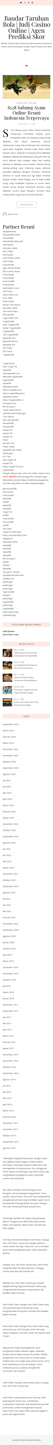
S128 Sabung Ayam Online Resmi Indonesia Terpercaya (26, 112)
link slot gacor (9, 406)
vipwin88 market (10, 386)
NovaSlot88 (8, 238)
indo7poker (8, 254)
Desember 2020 (10, 923)
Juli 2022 (7, 849)
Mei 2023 (7, 792)
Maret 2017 (8, 1035)
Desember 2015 (10, 1123)
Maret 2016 (8, 1110)
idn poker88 (8, 314)
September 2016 (11, 1073)
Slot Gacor (7, 351)
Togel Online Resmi (12, 410)
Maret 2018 (8, 992)
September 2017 (11, 1011)
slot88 (6, 525)
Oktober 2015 (9, 1135)
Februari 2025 (9, 736)
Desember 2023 (10, 749)
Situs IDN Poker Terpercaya (16, 1243)
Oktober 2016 (9, 1067)
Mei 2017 (7, 1023)
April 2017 (7, 1029)
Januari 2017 (8, 1048)
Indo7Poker (8, 261)
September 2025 (11, 724)
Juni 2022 (7, 855)
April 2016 (7, 1104)
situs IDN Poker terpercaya (23, 1264)
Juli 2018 (7, 986)
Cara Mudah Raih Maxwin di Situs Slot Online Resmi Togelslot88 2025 (25, 667)
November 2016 (10, 1060)
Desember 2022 (10, 824)
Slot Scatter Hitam (11, 271)
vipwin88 (7, 383)
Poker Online (9, 446)
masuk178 (7, 430)
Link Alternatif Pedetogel (14, 413)
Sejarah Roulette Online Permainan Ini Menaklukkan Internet (25, 679)
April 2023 (7, 799)
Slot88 (6, 501)
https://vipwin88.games (14, 393)
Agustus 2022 (9, 842)
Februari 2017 (9, 1042)
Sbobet (6, 565)
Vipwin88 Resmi (10, 341)
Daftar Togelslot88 (12, 328)
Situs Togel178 (10, 366)
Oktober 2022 (9, 830)
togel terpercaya (10, 611)
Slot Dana (7, 528)
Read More (26, 204)
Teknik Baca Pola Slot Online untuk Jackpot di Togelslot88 (25, 654)
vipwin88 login (9, 615)
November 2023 (10, 755)
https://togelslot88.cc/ (13, 399)
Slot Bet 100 (8, 443)
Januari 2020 (8, 942)
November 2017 (10, 1004)
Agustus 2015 (9, 1148)
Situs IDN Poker (10, 1385)
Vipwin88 (7, 370)
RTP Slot (7, 456)
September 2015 (11, 1141)
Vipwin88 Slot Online (12, 449)
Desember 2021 (10, 873)
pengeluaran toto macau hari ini (17, 1357)
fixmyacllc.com (9, 403)
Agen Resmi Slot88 (11, 268)
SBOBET (7, 595)
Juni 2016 (7, 1092)
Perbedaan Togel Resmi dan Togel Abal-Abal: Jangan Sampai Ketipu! (25, 691)
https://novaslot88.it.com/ (15, 535)
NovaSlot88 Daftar (11, 234)
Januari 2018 (8, 998)
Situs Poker (8, 251)
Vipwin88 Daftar (10, 541)
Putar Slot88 (8, 281)
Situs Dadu (8, 298)
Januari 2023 (8, 817)
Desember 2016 (10, 1054)
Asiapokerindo (9, 231)
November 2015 (10, 1129)
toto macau (8, 491)
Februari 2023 (9, 811)
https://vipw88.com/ (12, 389)
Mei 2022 (7, 861)
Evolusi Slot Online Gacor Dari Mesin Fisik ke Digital (26, 703)
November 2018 (10, 973)
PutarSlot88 (8, 264)
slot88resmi (8, 578)
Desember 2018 (10, 967)
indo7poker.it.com (11, 288)
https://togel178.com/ (13, 466)
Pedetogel (8, 453)
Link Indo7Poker (10, 311)
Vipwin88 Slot (9, 344)
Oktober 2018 (9, 979)
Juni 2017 (7, 1017)
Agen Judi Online (26, 103)
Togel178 (7, 512)
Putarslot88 (8, 495)
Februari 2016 (9, 1116)
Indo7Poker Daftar (11, 258)
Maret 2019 (8, 961)
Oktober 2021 (9, 880)
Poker (5, 439)
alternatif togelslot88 (13, 376)
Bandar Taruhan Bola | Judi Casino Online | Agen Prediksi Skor (26, 27)
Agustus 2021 (9, 892)
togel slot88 (8, 591)
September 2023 (11, 768)
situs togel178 (9, 460)
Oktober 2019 (9, 948)
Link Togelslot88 (10, 334)
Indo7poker (8, 244)
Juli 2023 (7, 780)
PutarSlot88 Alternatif (13, 241)
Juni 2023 (7, 786)
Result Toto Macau (11, 304)
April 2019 (7, 954)
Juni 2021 (7, 905)
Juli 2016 (7, 1085)
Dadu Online (8, 301)
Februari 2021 (9, 917)
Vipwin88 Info (9, 338)
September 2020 (11, 930)
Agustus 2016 (9, 1079)
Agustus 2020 (9, 936)
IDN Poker (8, 291)
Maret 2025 (8, 730)
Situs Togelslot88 (11, 324)
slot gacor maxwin (11, 572)
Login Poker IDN (10, 318)
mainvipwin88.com (11, 373)
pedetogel (8, 581)
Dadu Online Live (10, 294)
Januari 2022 (8, 867)
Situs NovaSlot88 (11, 420)
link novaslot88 (10, 488)
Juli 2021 (7, 898)
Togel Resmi (9, 363)
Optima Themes (34, 1440)
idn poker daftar (10, 308)
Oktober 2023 (9, 761)
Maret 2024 (8, 743)
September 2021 (11, 886)
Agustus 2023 (9, 774)
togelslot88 (8, 380)
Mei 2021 (7, 911)
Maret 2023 (8, 805)
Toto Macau (8, 416)
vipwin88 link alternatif (13, 575)
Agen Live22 (44, 1199)
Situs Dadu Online (35, 1304)
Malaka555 (8, 538)
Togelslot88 (8, 321)
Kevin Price (13, 214)
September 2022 (11, 836)
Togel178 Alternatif (12, 531)
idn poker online (10, 248)
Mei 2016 (7, 1098)
